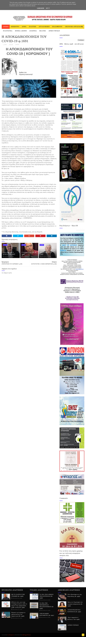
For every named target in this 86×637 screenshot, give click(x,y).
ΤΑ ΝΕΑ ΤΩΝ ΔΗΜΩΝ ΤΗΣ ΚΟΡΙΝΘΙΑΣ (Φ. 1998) (46, 596)
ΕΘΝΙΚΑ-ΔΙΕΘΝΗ (21, 31)
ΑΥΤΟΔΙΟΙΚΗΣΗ (44, 27)
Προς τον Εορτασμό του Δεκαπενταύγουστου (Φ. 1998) (75, 604)
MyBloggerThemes (26, 634)
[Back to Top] (83, 635)
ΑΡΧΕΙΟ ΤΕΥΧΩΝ (54, 31)
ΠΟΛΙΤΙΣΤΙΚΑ (7, 31)
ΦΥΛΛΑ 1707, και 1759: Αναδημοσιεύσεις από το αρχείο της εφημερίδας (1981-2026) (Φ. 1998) (19, 604)
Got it (48, 8)
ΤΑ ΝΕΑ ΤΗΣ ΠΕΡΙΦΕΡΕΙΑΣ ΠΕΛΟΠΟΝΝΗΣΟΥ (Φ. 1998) (46, 605)
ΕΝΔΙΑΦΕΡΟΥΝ (57, 27)
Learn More (40, 8)
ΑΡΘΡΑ (24, 27)
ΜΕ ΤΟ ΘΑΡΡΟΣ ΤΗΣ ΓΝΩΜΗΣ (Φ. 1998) (18, 595)
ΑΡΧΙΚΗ (5, 27)
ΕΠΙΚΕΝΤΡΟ (15, 27)
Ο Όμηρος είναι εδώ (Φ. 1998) (29, 253)
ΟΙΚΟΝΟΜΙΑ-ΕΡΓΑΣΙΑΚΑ (73, 27)
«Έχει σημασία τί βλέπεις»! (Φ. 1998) (9, 253)
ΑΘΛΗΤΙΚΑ (33, 31)
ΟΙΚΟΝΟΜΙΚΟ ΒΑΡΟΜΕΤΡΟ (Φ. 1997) (46, 614)
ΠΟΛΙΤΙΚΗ (32, 27)
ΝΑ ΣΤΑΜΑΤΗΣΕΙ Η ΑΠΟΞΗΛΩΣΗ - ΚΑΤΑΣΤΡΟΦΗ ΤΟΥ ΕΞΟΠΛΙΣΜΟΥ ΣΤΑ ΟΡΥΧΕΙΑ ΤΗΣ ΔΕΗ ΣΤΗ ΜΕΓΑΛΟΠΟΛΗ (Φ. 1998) (47, 249)
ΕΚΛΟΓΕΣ (42, 31)
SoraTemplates (10, 634)
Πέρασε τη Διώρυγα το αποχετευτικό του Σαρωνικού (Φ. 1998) (18, 614)
